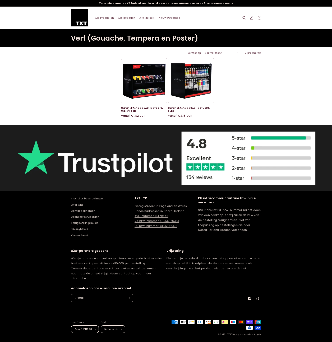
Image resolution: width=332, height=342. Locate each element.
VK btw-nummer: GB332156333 (157, 221)
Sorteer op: (194, 53)
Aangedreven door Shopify (247, 334)
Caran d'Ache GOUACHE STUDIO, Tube (189, 110)
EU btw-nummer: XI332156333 (156, 226)
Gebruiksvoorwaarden (85, 217)
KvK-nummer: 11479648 (151, 216)
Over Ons (77, 205)
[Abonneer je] (129, 298)
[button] (244, 18)
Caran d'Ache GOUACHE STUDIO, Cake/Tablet (142, 110)
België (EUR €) (83, 329)
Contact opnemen (83, 211)
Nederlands (111, 329)
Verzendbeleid (80, 235)
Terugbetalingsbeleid (84, 223)
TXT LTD (230, 334)
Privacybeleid (79, 229)
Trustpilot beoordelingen (87, 198)
